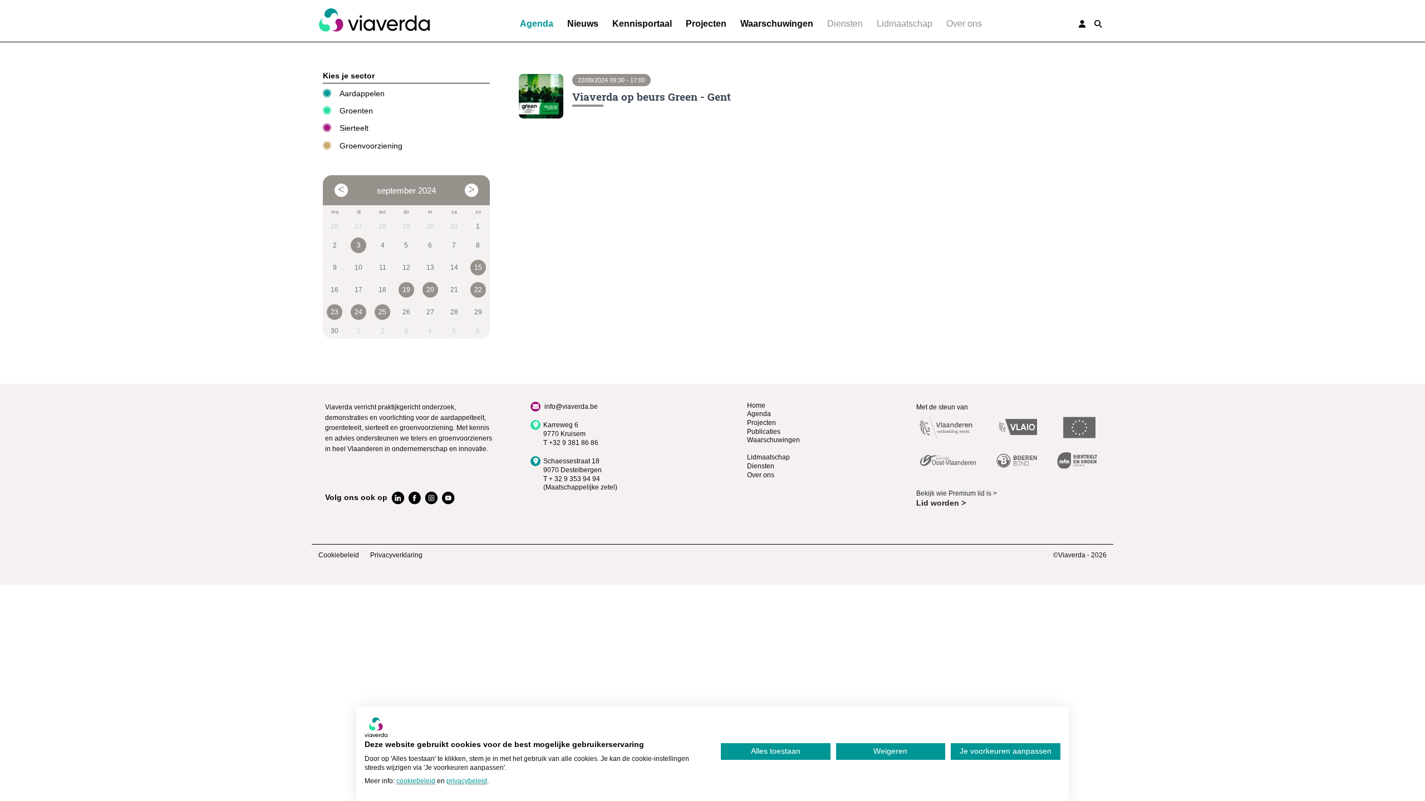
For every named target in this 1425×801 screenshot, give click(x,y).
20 (430, 290)
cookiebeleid (415, 781)
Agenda (536, 23)
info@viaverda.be (571, 407)
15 (478, 267)
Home (756, 405)
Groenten (356, 110)
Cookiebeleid (338, 555)
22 (478, 290)
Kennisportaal (642, 23)
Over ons (964, 23)
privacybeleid (466, 781)
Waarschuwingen (776, 23)
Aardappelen (362, 93)
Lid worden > (941, 502)
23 (334, 312)
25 (382, 312)
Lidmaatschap (904, 23)
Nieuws (582, 23)
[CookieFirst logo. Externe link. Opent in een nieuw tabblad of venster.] (376, 727)
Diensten (845, 23)
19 (406, 290)
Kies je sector (349, 75)
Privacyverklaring (396, 555)
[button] (1098, 24)
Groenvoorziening (371, 145)
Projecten (706, 23)
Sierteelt (354, 127)
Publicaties (763, 432)
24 (358, 312)
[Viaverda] (374, 20)
